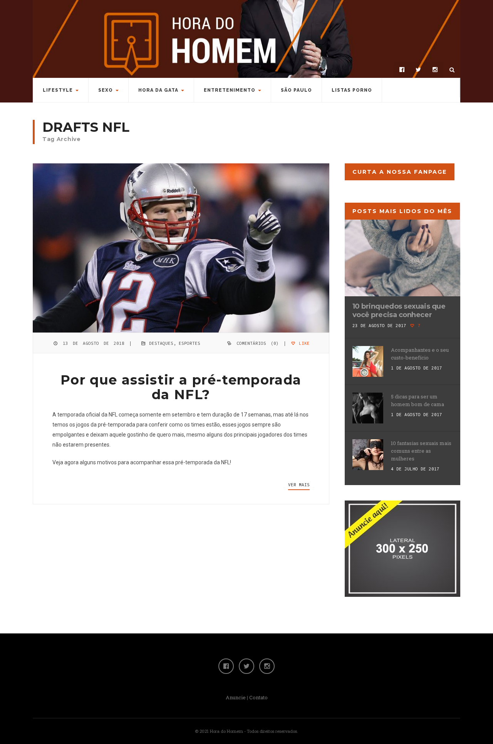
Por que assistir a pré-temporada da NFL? (181, 387)
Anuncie (236, 697)
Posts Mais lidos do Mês (402, 211)
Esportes (189, 343)
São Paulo (296, 90)
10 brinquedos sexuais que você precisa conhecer (399, 310)
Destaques (161, 343)
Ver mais (299, 484)
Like (303, 343)
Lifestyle (58, 90)
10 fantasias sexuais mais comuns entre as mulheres (421, 451)
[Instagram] (434, 70)
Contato (258, 697)
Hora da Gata (158, 90)
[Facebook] (401, 70)
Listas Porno (352, 90)
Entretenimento (229, 90)
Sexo (105, 90)
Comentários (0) (257, 343)
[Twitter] (418, 70)
